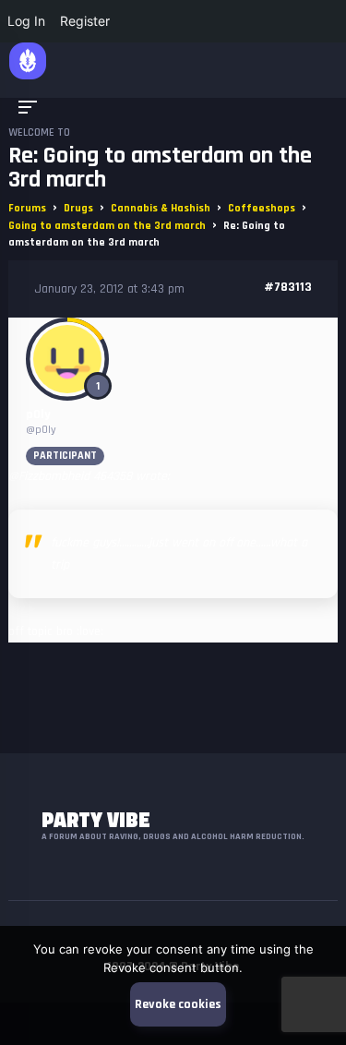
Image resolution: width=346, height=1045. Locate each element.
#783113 (288, 287)
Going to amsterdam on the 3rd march (107, 226)
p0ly (38, 414)
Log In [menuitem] (26, 21)
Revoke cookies (178, 1004)
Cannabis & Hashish (160, 208)
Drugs (78, 208)
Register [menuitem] (85, 21)
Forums (27, 208)
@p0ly (41, 430)
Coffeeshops (261, 208)
